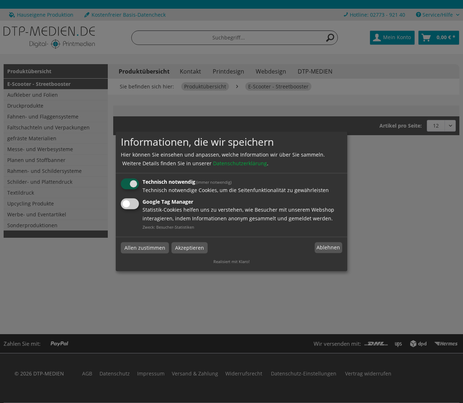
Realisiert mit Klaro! (231, 262)
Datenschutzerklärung (240, 163)
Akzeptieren (189, 247)
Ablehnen (328, 247)
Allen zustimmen (144, 247)
